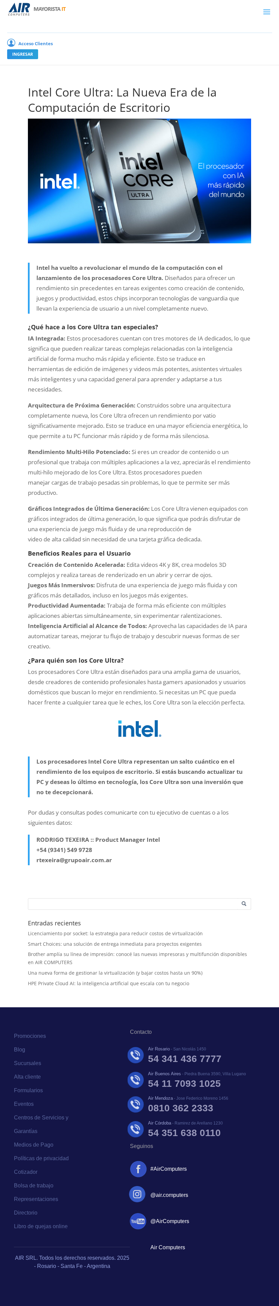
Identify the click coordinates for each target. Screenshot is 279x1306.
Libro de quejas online (41, 1226)
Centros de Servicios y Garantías (41, 1124)
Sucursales (27, 1063)
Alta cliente (27, 1077)
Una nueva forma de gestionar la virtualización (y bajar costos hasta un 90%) (115, 973)
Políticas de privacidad (41, 1158)
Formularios (28, 1090)
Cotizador (25, 1172)
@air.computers (169, 1195)
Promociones (30, 1036)
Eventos (24, 1104)
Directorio (25, 1213)
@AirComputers (169, 1221)
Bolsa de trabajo (33, 1185)
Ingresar (22, 54)
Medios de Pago (33, 1145)
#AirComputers (168, 1169)
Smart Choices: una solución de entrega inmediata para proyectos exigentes (115, 944)
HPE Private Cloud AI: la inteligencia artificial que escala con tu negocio (108, 983)
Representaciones (36, 1199)
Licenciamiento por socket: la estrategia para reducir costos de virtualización (115, 933)
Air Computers (167, 1247)
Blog (19, 1049)
